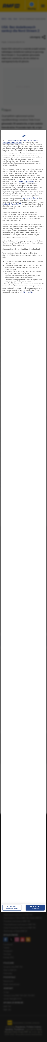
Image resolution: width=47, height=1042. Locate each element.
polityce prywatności (26, 181)
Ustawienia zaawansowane (11, 908)
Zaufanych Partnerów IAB (12, 204)
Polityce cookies (27, 292)
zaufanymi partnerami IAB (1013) (20, 141)
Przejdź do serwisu (35, 908)
